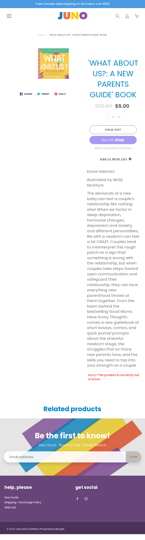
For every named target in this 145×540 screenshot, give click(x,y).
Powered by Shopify (52, 529)
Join (133, 457)
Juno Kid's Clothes (27, 529)
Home (42, 35)
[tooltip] (130, 159)
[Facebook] (77, 499)
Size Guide (12, 497)
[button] (113, 158)
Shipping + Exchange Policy (23, 502)
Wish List (10, 507)
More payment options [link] (113, 148)
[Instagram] (86, 499)
